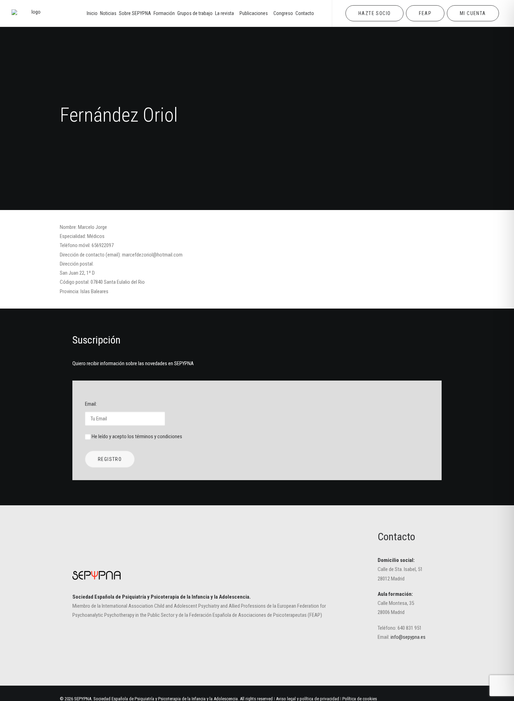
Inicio (92, 13)
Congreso (283, 13)
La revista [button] (224, 13)
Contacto (304, 13)
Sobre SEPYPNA (135, 13)
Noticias (108, 13)
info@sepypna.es (408, 637)
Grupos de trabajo (195, 13)
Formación (164, 13)
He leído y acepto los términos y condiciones (137, 436)
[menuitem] (92, 13)
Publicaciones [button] (254, 13)
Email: (91, 404)
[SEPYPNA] (33, 13)
